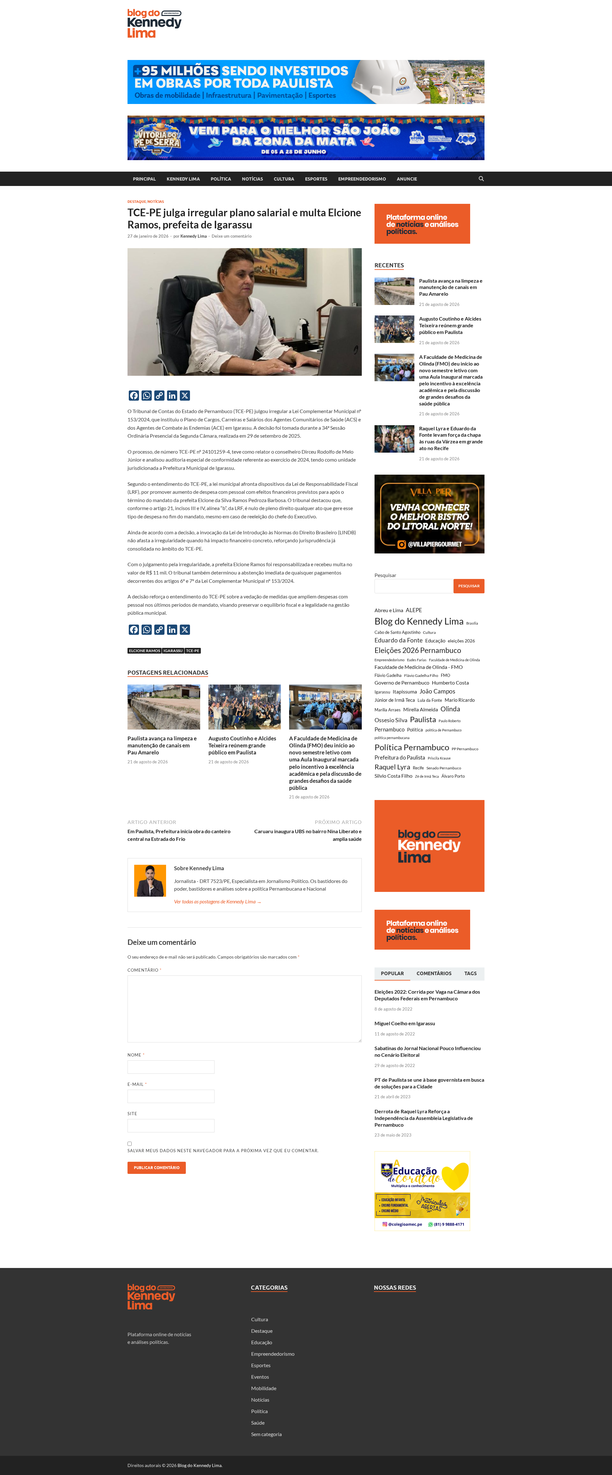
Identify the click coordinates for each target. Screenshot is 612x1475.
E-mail (137, 1084)
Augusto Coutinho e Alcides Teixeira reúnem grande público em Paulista (242, 745)
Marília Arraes (388, 709)
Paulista (423, 719)
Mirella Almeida (420, 709)
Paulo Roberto (450, 721)
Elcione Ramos (144, 650)
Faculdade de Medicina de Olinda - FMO (419, 667)
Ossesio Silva (391, 720)
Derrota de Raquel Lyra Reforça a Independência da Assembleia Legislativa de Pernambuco (424, 1118)
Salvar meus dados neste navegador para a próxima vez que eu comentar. (223, 1150)
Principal (144, 179)
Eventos (260, 1377)
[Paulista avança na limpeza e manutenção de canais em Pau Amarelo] (163, 709)
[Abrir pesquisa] (481, 179)
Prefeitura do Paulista (400, 757)
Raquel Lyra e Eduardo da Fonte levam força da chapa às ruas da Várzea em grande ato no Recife (451, 438)
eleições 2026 (461, 640)
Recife (418, 767)
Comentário (144, 970)
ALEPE (414, 610)
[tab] (392, 974)
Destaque (136, 201)
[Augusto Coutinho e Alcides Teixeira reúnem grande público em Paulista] (244, 709)
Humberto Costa (450, 682)
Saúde (258, 1422)
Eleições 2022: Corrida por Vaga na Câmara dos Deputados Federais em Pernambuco (427, 995)
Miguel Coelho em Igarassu (405, 1023)
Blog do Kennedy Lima (419, 620)
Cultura (284, 179)
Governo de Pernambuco (402, 682)
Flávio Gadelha (388, 675)
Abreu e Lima (389, 610)
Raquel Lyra (392, 767)
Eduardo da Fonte (399, 640)
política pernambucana (392, 738)
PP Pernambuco (465, 748)
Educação (435, 640)
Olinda (450, 709)
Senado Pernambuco (443, 768)
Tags (470, 973)
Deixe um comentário (231, 236)
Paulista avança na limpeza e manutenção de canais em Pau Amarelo (162, 745)
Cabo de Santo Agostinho (397, 632)
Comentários (434, 973)
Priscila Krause (439, 758)
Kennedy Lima (183, 179)
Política (221, 179)
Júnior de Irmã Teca (395, 700)
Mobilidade (263, 1388)
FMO (445, 675)
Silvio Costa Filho (393, 776)
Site (132, 1113)
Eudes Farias (416, 660)
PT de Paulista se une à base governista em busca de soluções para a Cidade (429, 1083)
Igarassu (173, 650)
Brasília (472, 623)
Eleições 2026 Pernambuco (418, 650)
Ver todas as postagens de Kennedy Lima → (218, 901)
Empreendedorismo (362, 179)
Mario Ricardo (460, 700)
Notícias (252, 179)
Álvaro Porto (453, 776)
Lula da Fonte (430, 700)
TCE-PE (192, 650)
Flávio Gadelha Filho (421, 675)
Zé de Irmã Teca (427, 776)
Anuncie (407, 179)
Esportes (316, 179)
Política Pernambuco (412, 747)
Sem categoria (266, 1434)
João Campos (437, 691)
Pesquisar (385, 575)
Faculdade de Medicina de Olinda (454, 660)
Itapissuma (405, 691)
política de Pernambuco (444, 730)
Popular (392, 973)
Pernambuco (389, 729)
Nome (136, 1054)
